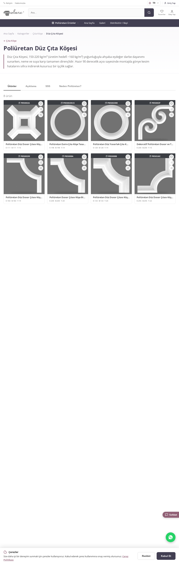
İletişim (9, 3)
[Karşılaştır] (40, 109)
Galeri (102, 22)
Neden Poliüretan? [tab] (70, 86)
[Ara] (149, 12)
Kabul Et (166, 556)
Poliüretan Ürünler (65, 22)
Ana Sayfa (89, 22)
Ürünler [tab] (12, 86)
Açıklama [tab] (31, 86)
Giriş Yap (171, 3)
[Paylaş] (40, 114)
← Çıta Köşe (9, 40)
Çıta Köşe (38, 33)
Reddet (146, 556)
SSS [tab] (47, 86)
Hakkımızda (20, 3)
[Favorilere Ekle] (40, 103)
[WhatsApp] (171, 537)
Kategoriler (23, 33)
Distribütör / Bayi (119, 22)
